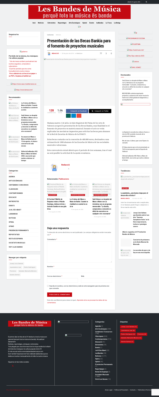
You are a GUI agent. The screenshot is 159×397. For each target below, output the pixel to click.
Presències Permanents (19, 230)
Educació (12, 197)
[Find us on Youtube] (152, 2)
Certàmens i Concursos (18, 185)
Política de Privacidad (121, 390)
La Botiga (117, 23)
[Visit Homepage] (79, 12)
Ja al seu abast (15, 210)
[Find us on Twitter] (146, 2)
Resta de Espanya (16, 239)
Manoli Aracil (125, 198)
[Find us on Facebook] (143, 2)
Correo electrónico (54, 276)
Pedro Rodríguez (29, 267)
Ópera (11, 222)
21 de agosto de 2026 (54, 212)
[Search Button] (126, 23)
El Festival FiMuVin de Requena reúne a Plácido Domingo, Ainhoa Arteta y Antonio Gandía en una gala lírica (56, 204)
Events (91, 23)
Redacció (55, 53)
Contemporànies (16, 193)
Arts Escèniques (74, 23)
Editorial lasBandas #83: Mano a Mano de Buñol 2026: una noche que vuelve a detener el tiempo (29, 155)
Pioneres (13, 271)
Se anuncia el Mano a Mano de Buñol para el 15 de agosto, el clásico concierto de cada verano (29, 141)
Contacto (133, 390)
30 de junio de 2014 (68, 53)
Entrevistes (51, 23)
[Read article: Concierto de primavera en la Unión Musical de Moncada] (126, 242)
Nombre (50, 266)
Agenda (12, 177)
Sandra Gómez (15, 274)
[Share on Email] (79, 116)
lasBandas (99, 23)
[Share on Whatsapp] (68, 116)
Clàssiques (52, 195)
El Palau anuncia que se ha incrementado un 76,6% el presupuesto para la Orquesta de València (135, 149)
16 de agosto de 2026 (77, 209)
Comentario (52, 239)
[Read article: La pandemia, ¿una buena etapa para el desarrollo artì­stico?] (135, 182)
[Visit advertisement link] (79, 28)
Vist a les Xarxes (16, 247)
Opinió (84, 23)
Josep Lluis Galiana (16, 263)
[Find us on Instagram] (149, 2)
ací (30, 76)
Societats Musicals (77, 195)
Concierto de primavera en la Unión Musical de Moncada (141, 242)
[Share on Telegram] (73, 116)
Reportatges (62, 23)
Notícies (41, 23)
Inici (34, 23)
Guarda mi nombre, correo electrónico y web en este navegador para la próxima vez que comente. (79, 287)
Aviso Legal (108, 390)
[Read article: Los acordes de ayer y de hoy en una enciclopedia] (126, 253)
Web (82, 276)
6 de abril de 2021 (137, 198)
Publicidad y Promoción (145, 390)
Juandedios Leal (15, 267)
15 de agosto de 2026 (99, 216)
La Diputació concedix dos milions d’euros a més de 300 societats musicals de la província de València (135, 134)
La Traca (109, 23)
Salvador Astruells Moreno (28, 271)
